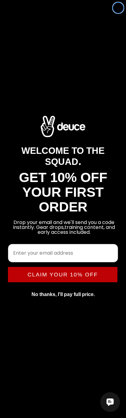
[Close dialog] (118, 7)
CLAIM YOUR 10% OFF (63, 275)
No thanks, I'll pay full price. (63, 294)
